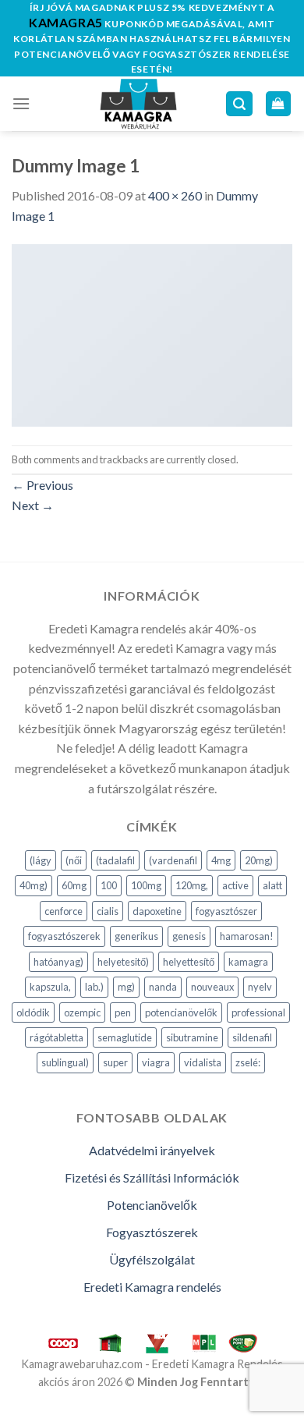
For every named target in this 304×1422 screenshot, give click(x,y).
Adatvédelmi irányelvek (152, 1150)
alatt (272, 885)
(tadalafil (115, 860)
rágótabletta (56, 1037)
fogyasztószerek (64, 936)
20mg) (259, 860)
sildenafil (252, 1037)
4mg (221, 860)
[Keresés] (239, 104)
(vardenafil (173, 860)
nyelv (260, 987)
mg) (126, 987)
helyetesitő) (123, 962)
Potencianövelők (152, 1204)
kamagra (248, 962)
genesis (189, 936)
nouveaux (212, 987)
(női (73, 860)
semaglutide (124, 1037)
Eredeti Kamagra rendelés (152, 1286)
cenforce (63, 911)
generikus (136, 936)
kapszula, (50, 987)
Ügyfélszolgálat (152, 1259)
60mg (74, 885)
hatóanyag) (58, 962)
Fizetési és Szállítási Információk (152, 1177)
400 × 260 (175, 195)
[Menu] (21, 103)
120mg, (191, 885)
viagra (156, 1062)
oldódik (33, 1012)
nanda (163, 987)
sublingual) (65, 1062)
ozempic (82, 1012)
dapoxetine (157, 911)
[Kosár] (279, 104)
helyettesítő (188, 962)
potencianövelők (181, 1012)
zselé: (247, 1062)
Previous (42, 484)
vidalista (202, 1062)
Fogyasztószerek (152, 1232)
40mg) (33, 885)
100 (109, 885)
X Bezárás (27, 1412)
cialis (107, 911)
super (115, 1062)
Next (33, 505)
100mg (146, 885)
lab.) (94, 987)
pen (123, 1012)
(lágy (40, 860)
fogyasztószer (226, 911)
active (235, 885)
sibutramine (192, 1037)
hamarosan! (247, 936)
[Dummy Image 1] (152, 333)
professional (258, 1012)
